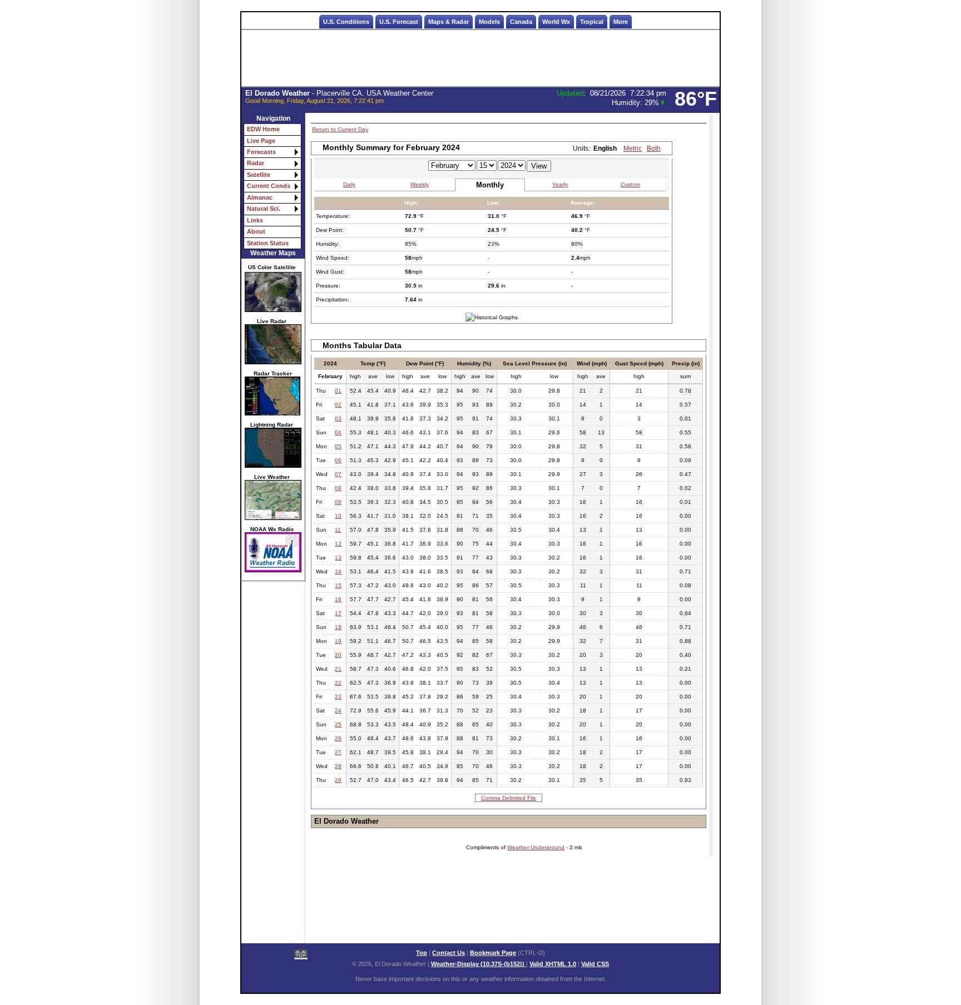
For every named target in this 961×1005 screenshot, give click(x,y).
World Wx (556, 21)
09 (338, 502)
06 (338, 460)
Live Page (261, 140)
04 (338, 432)
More (620, 21)
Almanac (260, 197)
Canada (521, 21)
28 (338, 766)
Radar (255, 163)
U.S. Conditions (346, 21)
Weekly (419, 184)
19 (338, 641)
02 (338, 405)
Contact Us (448, 952)
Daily (349, 184)
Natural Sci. (263, 208)
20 (338, 655)
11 (338, 530)
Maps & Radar (448, 21)
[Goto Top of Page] (301, 955)
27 (338, 752)
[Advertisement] (480, 58)
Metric (632, 148)
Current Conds (268, 185)
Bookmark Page (493, 952)
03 (338, 418)
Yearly (560, 184)
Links (255, 220)
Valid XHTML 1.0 (552, 964)
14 (338, 571)
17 (338, 613)
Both (654, 148)
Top (421, 952)
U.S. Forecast (398, 21)
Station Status (268, 243)
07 (338, 474)
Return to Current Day (340, 129)
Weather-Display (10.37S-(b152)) (478, 964)
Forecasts (261, 151)
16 (338, 599)
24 (338, 710)
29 (338, 780)
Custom (630, 184)
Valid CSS (595, 964)
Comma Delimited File (508, 798)
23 (338, 697)
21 (338, 669)
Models (489, 21)
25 (338, 724)
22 (338, 683)
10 (338, 516)
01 (338, 391)
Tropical (591, 21)
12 (338, 544)
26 (338, 738)
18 (338, 627)
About (256, 231)
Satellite (258, 174)
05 (338, 446)
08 (338, 488)
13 (338, 558)
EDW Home (263, 129)
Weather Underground (535, 847)
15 (338, 585)
